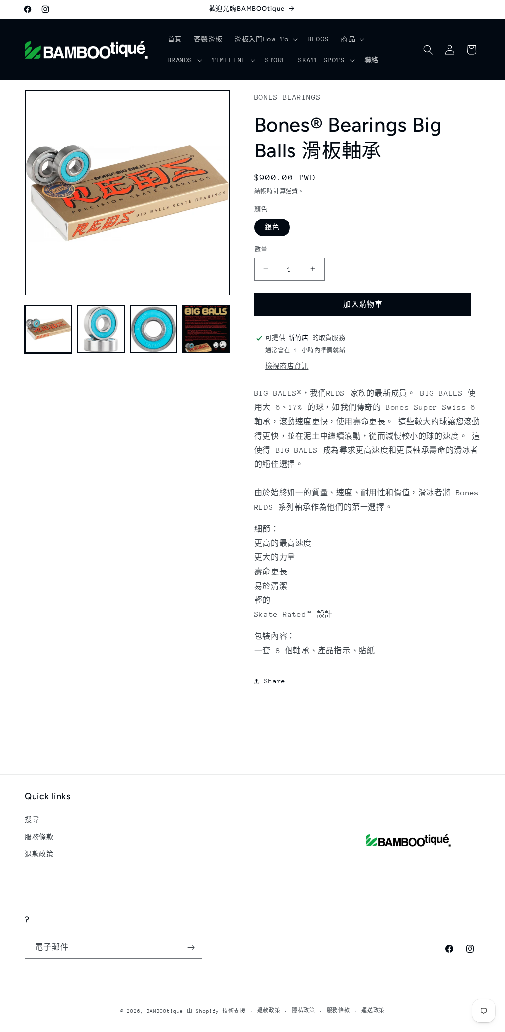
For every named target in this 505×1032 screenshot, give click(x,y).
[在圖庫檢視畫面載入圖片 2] (100, 329)
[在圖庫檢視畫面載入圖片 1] (48, 329)
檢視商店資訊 (287, 365)
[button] (265, 39)
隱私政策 (303, 1011)
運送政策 (373, 1011)
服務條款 (39, 837)
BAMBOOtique (165, 1011)
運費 (292, 191)
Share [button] (275, 681)
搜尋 (32, 819)
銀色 (272, 227)
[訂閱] (191, 947)
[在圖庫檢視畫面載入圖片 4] (205, 329)
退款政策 (39, 854)
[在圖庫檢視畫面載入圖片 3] (153, 329)
